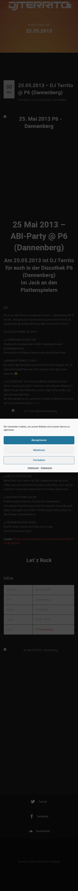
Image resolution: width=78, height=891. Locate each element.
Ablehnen (39, 450)
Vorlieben (39, 460)
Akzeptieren (39, 440)
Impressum (33, 467)
